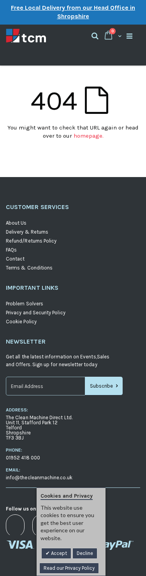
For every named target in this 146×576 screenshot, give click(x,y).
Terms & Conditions (29, 268)
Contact (15, 259)
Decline (85, 553)
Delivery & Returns (27, 232)
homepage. (89, 135)
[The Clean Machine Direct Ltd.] (39, 35)
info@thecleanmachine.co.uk (39, 477)
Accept (58, 553)
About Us (16, 223)
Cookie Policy (21, 321)
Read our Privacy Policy (69, 568)
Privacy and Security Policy (35, 312)
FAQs (11, 250)
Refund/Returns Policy (31, 241)
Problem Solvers (24, 304)
